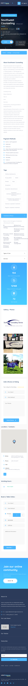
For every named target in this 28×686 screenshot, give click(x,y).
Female (7, 181)
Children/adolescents (10, 174)
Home (4, 52)
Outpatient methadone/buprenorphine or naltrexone (13, 194)
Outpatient (7, 185)
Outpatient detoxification (11, 189)
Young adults (8, 177)
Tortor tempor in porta (15, 625)
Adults (16, 177)
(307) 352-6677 (6, 32)
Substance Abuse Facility (9, 15)
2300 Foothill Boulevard (17, 456)
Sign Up (9, 580)
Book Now (9, 547)
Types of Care (7, 253)
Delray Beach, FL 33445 (12, 614)
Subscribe (14, 659)
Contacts (17, 665)
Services (6, 258)
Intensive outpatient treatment (12, 203)
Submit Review (10, 420)
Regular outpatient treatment (12, 207)
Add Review (21, 44)
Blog (6, 665)
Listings (9, 52)
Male (13, 181)
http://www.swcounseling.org (12, 469)
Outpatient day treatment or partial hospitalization (14, 199)
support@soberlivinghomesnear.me (14, 611)
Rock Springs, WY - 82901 (17, 457)
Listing (11, 665)
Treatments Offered (8, 215)
